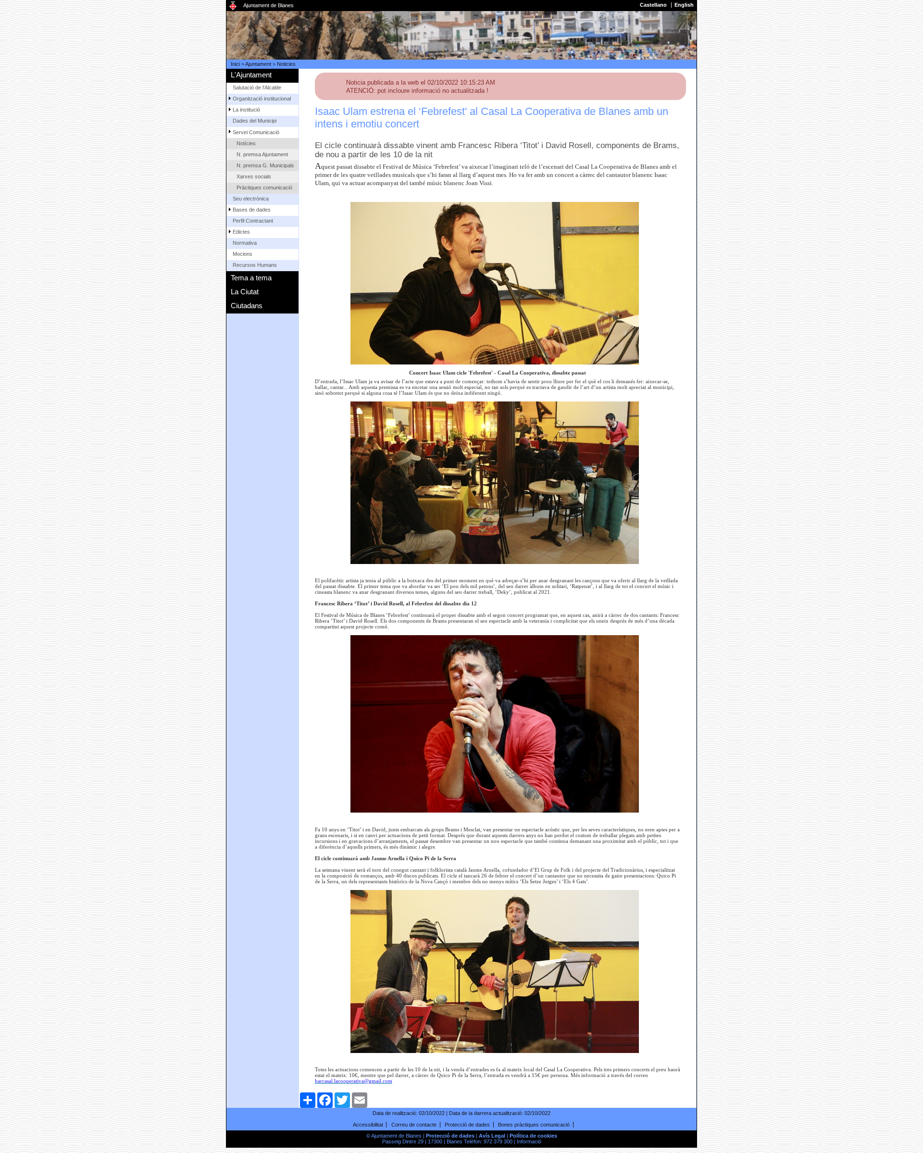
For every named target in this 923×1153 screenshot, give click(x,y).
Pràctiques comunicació (264, 187)
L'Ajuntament (251, 75)
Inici (235, 64)
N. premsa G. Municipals (265, 165)
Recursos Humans (255, 265)
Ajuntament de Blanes (268, 5)
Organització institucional (262, 98)
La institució (246, 110)
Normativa (245, 243)
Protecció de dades (467, 1125)
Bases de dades (252, 210)
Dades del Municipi (254, 121)
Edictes (241, 232)
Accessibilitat (368, 1125)
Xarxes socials (254, 176)
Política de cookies (533, 1136)
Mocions (242, 254)
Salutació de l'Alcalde (257, 87)
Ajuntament (258, 64)
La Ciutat (245, 292)
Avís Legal (492, 1136)
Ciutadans (246, 305)
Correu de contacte (414, 1125)
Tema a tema (251, 278)
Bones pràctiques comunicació (534, 1125)
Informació (529, 1141)
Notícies (246, 143)
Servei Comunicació (256, 132)
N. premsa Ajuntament (262, 154)
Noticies (286, 64)
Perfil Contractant (253, 221)
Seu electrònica (251, 198)
